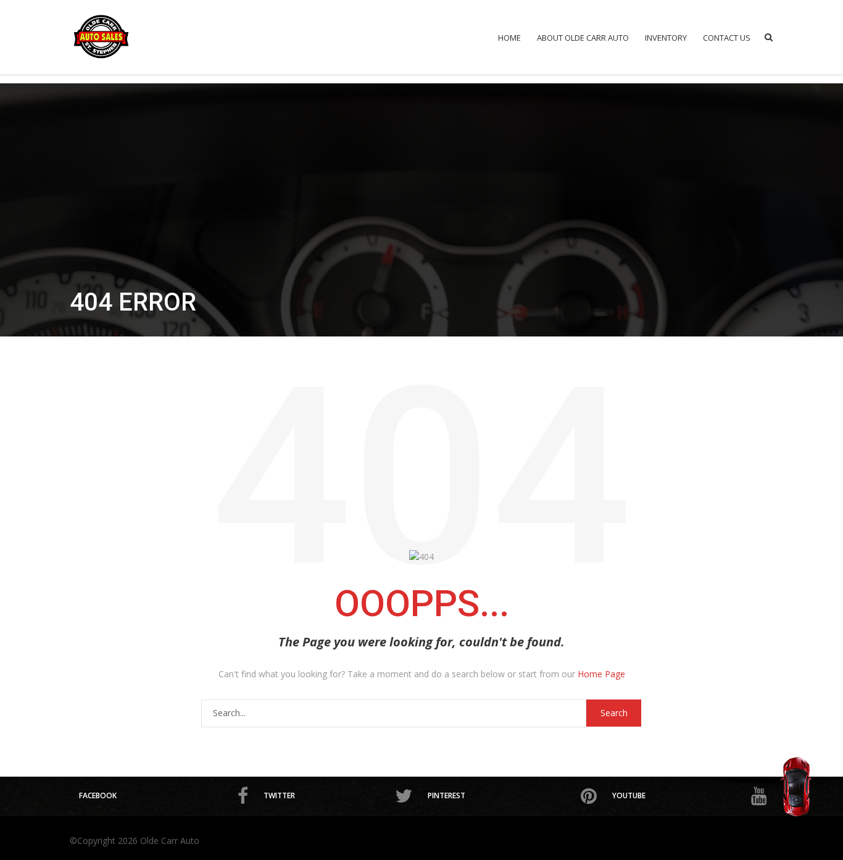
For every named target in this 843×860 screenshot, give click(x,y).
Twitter (279, 795)
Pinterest (446, 795)
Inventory (666, 38)
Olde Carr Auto (169, 840)
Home (509, 38)
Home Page (601, 674)
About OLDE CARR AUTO (583, 38)
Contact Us (726, 38)
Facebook (98, 795)
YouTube (629, 795)
